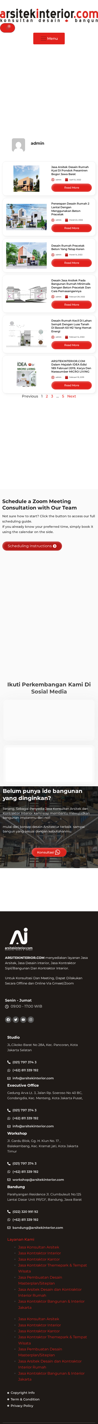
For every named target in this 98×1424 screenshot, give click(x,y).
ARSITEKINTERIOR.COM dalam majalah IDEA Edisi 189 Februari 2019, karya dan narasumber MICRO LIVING (71, 366)
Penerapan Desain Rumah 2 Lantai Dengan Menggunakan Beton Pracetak (70, 209)
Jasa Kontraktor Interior (39, 1253)
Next (71, 396)
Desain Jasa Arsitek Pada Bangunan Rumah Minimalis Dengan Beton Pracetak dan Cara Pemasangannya (71, 286)
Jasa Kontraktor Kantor (39, 1259)
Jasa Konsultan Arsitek (38, 1247)
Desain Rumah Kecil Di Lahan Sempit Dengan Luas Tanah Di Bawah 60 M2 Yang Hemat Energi (71, 326)
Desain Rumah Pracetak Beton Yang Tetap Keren (68, 247)
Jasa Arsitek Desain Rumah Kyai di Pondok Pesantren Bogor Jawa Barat (70, 170)
